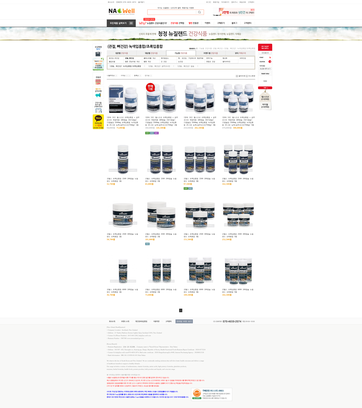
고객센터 (251, 2)
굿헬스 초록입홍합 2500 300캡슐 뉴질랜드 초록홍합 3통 (199, 235)
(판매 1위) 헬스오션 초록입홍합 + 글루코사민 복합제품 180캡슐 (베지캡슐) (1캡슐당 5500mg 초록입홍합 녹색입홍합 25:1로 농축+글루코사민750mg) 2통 (161, 121)
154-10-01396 (129, 347)
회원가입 (216, 2)
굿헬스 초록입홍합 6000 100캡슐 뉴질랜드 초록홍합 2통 (160, 291)
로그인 (208, 2)
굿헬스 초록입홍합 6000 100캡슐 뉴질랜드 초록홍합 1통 (122, 291)
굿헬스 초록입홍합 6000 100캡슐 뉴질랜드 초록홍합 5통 (237, 291)
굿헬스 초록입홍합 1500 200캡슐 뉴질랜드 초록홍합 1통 (122, 180)
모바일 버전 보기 (184, 321)
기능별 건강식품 (205, 48)
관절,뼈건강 (218, 48)
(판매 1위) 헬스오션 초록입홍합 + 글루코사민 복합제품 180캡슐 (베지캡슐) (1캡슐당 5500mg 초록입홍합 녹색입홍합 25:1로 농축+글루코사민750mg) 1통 (123, 121)
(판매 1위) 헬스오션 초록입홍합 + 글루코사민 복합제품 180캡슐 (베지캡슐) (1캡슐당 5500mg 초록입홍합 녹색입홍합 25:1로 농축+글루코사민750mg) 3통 (200, 121)
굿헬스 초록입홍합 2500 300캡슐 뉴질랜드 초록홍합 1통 (122, 235)
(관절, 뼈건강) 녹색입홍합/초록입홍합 (239, 48)
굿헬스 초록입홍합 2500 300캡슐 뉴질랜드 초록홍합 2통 (160, 235)
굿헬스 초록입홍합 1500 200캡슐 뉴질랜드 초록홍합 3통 (199, 180)
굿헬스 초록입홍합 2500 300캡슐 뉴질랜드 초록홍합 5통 (237, 235)
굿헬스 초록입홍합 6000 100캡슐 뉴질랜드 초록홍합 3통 (199, 291)
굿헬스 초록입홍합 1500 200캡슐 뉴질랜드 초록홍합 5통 (237, 180)
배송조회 (243, 2)
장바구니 (234, 2)
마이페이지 (225, 2)
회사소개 (111, 2)
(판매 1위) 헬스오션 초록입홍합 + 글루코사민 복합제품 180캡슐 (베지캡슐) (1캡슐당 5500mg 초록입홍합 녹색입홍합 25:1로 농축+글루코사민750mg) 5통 (238, 121)
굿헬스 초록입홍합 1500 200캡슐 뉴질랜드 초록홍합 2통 (160, 180)
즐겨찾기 (141, 2)
